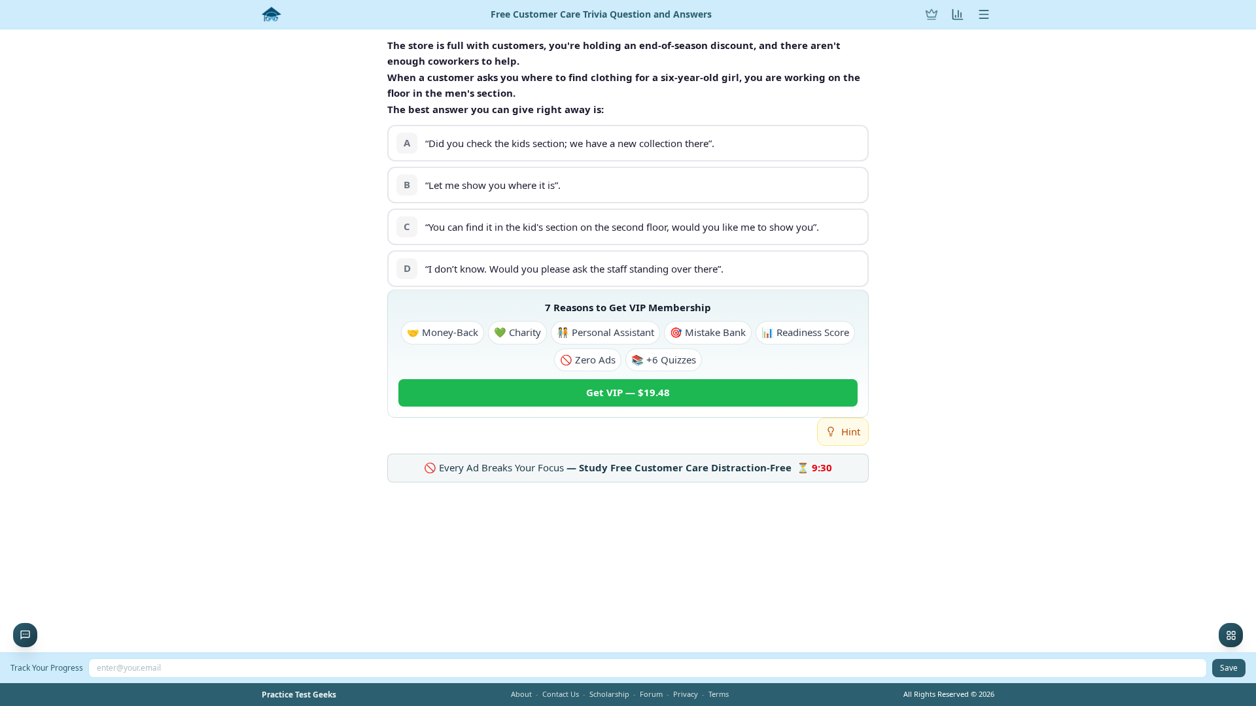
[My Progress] (957, 14)
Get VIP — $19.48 (628, 392)
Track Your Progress (46, 667)
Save (1229, 667)
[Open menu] (983, 14)
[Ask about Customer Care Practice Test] (25, 635)
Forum (651, 694)
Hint (850, 431)
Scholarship (609, 694)
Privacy (685, 694)
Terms (718, 694)
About (521, 694)
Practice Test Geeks (299, 695)
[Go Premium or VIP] (931, 14)
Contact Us (560, 694)
